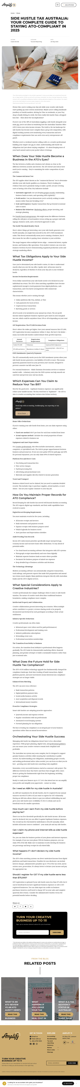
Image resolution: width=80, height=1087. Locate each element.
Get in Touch (22, 413)
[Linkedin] (31, 906)
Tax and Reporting (36, 41)
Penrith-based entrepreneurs (25, 216)
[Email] (25, 906)
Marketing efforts (40, 210)
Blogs (18, 13)
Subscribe (57, 932)
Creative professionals (23, 447)
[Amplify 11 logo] (9, 5)
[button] (57, 5)
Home (13, 13)
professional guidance (58, 744)
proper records (49, 193)
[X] (15, 906)
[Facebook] (20, 906)
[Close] (76, 1083)
